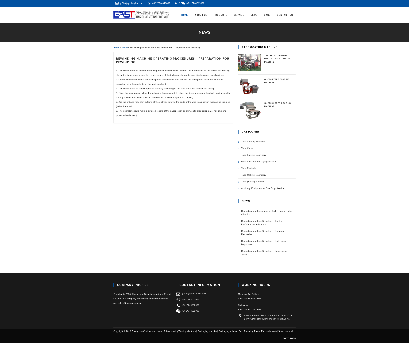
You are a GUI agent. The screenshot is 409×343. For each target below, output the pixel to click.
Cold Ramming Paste (249, 331)
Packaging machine (207, 331)
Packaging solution (228, 331)
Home (184, 15)
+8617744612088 (161, 3)
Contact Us (285, 15)
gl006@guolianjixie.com (131, 3)
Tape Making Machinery (253, 175)
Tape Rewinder (249, 168)
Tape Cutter (247, 148)
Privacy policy (171, 331)
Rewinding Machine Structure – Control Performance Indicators (262, 223)
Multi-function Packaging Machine (259, 161)
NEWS (254, 15)
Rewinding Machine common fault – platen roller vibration (266, 213)
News (125, 47)
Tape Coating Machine (253, 141)
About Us (201, 15)
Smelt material (285, 331)
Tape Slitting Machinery (253, 155)
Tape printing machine (253, 181)
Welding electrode (187, 331)
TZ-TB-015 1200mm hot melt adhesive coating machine (277, 58)
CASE (267, 15)
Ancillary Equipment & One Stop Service (263, 188)
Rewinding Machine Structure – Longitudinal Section (264, 253)
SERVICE (239, 15)
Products (220, 15)
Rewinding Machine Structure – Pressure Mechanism (263, 233)
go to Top (288, 338)
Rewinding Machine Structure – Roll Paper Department (263, 243)
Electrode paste (269, 331)
